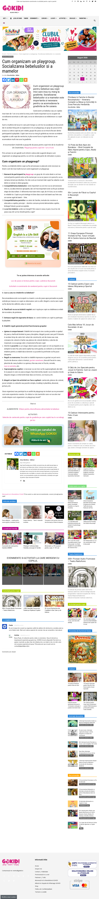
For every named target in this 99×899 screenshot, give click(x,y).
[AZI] (12, 570)
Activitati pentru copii (11, 591)
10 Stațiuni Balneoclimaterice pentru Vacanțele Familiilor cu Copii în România (73, 504)
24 (70, 79)
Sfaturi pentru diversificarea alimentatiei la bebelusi (39, 409)
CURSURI (44, 18)
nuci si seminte (10, 366)
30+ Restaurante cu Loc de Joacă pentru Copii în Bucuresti (89, 542)
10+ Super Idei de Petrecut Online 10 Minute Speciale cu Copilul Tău (88, 824)
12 (78, 72)
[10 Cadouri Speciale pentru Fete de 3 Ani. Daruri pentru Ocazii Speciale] (90, 677)
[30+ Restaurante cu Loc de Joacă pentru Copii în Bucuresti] (90, 534)
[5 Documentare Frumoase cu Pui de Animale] (73, 782)
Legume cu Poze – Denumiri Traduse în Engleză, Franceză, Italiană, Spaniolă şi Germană (88, 472)
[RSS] (89, 1)
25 (74, 79)
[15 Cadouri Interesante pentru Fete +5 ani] (82, 430)
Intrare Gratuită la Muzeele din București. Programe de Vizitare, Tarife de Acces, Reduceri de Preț (89, 504)
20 (82, 75)
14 (86, 72)
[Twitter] (92, 1)
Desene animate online (86, 725)
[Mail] (83, 1)
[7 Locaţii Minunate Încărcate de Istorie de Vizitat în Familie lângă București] (74, 515)
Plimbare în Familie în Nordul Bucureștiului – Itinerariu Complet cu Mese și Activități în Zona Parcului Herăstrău (82, 101)
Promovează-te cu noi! (42, 874)
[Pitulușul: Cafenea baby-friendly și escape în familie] (33, 539)
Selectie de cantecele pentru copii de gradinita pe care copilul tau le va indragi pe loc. (33, 418)
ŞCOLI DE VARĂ (17, 18)
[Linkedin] (80, 1)
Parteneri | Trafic (40, 877)
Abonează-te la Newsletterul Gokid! (13, 494)
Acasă (4, 54)
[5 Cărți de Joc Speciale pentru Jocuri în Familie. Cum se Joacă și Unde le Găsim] (82, 387)
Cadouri (71, 311)
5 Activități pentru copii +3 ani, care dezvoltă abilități (74, 620)
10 (70, 72)
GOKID (70, 154)
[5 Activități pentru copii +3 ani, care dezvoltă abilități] (74, 613)
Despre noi (38, 869)
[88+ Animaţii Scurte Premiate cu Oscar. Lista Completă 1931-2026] (73, 744)
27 (70, 66)
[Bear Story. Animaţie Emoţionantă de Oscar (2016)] (73, 754)
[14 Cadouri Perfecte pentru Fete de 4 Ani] (74, 677)
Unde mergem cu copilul (75, 220)
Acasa (37, 866)
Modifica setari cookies (9, 897)
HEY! (4, 18)
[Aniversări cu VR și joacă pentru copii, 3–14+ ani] (54, 539)
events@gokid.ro (18, 871)
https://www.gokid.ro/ (25, 462)
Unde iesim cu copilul (77, 486)
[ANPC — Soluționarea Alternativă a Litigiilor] (82, 864)
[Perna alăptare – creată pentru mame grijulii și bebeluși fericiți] (11, 512)
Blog (81, 828)
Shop (36, 886)
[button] (94, 20)
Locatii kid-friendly (10, 529)
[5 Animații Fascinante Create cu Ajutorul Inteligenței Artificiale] (73, 723)
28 (74, 66)
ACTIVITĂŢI (62, 18)
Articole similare (9, 501)
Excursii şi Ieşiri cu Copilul (75, 129)
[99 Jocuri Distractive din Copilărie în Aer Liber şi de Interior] (54, 601)
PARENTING (82, 18)
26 (78, 79)
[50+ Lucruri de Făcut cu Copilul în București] (82, 210)
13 (82, 72)
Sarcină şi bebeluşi (12, 54)
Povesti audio (72, 586)
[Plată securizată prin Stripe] (79, 884)
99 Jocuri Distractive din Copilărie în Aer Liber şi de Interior (53, 610)
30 (82, 66)
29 (78, 66)
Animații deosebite (76, 716)
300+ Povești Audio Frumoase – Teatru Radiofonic (81, 560)
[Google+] (75, 1)
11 (74, 72)
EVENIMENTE (34, 18)
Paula (11, 625)
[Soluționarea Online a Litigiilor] (82, 873)
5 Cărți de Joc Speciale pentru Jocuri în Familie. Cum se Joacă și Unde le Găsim (82, 369)
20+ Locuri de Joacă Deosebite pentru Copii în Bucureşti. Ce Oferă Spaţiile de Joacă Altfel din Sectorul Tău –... (74, 544)
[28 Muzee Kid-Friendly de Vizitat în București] (90, 515)
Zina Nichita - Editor (13, 75)
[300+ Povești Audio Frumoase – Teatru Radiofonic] (11, 601)
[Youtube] (95, 1)
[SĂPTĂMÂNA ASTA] (54, 570)
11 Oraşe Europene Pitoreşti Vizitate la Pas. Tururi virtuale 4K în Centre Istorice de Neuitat (82, 235)
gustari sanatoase (36, 360)
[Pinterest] (86, 1)
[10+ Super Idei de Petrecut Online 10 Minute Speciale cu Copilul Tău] (73, 825)
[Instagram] (78, 1)
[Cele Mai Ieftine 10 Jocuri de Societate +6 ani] (82, 342)
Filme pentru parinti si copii (87, 784)
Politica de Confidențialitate (43, 889)
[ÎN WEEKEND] (33, 570)
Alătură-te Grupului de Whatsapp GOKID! (47, 883)
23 (95, 75)
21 (86, 75)
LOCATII (53, 18)
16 (95, 72)
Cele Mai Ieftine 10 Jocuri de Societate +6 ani (81, 326)
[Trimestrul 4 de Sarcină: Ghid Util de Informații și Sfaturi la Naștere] (54, 512)
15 (90, 72)
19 (78, 75)
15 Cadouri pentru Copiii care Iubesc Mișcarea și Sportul (81, 285)
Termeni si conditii (40, 892)
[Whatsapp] (21, 80)
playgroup (29, 174)
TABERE (26, 18)
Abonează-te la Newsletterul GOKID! (46, 880)
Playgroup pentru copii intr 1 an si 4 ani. (39, 148)
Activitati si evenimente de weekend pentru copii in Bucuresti (33, 286)
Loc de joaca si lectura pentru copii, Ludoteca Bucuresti (33, 281)
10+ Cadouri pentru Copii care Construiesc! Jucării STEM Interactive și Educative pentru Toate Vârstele (90, 706)
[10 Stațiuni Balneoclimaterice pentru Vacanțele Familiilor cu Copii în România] (74, 494)
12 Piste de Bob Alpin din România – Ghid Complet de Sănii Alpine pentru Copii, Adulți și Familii (82, 148)
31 (86, 66)
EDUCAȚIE (72, 18)
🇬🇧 (4, 23)
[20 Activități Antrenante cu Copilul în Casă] (73, 804)
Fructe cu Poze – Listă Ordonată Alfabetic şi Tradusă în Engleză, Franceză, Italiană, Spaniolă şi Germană (74, 472)
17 (70, 75)
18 (74, 75)
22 (90, 75)
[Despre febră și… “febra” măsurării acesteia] (33, 512)
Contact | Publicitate (41, 872)
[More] (25, 80)
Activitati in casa (84, 805)
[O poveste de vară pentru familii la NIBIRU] (11, 539)
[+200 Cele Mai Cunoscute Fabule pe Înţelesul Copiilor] (33, 601)
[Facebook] (72, 1)
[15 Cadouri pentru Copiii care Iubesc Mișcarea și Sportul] (82, 301)
